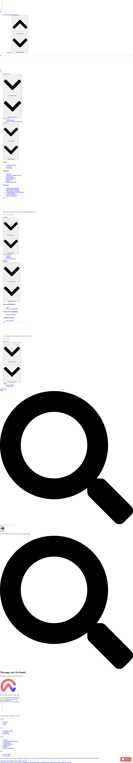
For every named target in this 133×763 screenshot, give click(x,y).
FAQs (59, 762)
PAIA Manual (25, 762)
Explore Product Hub (8, 214)
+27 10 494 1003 (14, 701)
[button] (125, 759)
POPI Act (63, 762)
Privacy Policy (10, 762)
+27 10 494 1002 (7, 700)
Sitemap (69, 762)
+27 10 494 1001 (14, 699)
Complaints (43, 762)
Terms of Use (53, 762)
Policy (47, 762)
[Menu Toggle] (1, 11)
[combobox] (7, 525)
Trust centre (3, 762)
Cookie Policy (17, 762)
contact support (26, 533)
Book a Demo (6, 338)
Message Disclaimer (35, 762)
